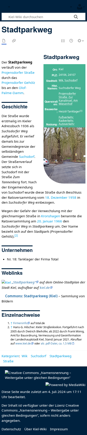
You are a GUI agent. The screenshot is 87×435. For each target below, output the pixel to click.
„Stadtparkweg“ (24, 282)
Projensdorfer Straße (67, 95)
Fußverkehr (66, 117)
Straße (8, 361)
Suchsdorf (70, 80)
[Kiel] (6, 282)
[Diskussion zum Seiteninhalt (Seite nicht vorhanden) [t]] (14, 41)
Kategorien (10, 356)
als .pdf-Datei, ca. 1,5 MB (56, 343)
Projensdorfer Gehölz (18, 82)
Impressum (59, 429)
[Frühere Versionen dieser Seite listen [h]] (71, 41)
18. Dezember (56, 197)
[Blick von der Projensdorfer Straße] (64, 155)
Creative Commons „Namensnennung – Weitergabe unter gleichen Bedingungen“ (40, 410)
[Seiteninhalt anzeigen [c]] (4, 41)
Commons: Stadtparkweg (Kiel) (31, 296)
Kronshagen (50, 216)
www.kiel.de (23, 343)
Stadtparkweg (60, 356)
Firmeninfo (20, 323)
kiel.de (45, 287)
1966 (58, 221)
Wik (61, 80)
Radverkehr (66, 120)
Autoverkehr (67, 124)
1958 (72, 197)
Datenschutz (11, 429)
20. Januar (45, 221)
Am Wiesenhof (68, 102)
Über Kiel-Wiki (35, 429)
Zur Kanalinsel (66, 98)
